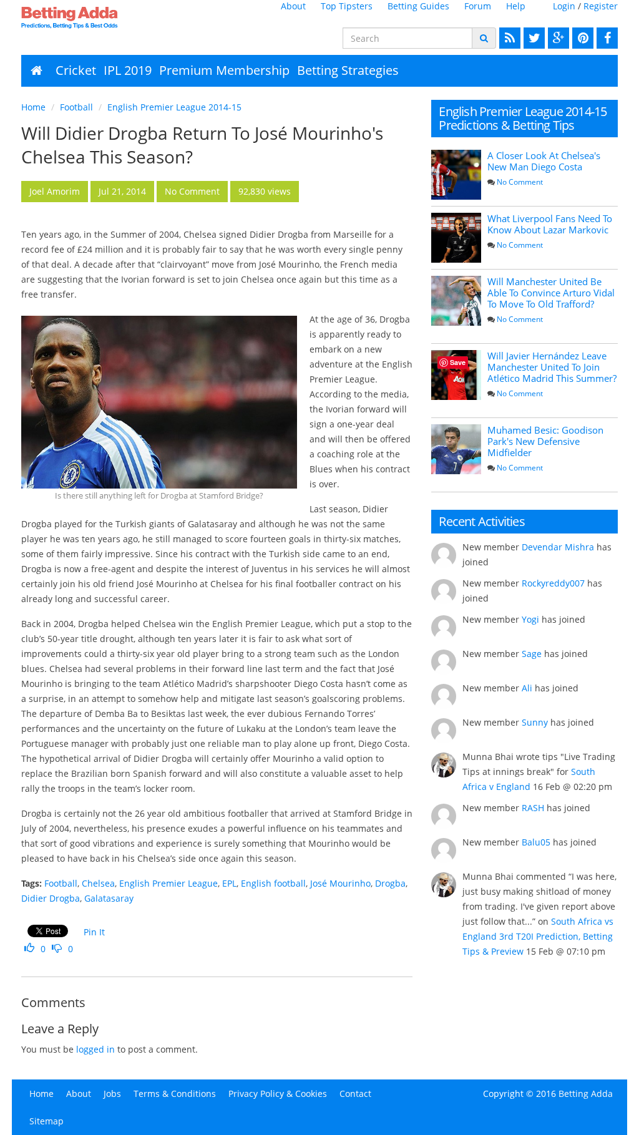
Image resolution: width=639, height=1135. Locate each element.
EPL (229, 883)
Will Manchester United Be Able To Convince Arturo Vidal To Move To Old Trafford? (551, 292)
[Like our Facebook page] (605, 38)
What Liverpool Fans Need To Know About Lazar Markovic (549, 224)
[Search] (484, 38)
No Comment (520, 182)
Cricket (76, 70)
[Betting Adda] (89, 17)
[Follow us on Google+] (557, 38)
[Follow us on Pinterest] (581, 38)
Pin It (94, 932)
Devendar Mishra (558, 547)
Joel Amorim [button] (54, 191)
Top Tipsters (347, 6)
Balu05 (536, 842)
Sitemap (46, 1121)
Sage (532, 654)
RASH (533, 808)
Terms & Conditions (175, 1093)
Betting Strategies (348, 70)
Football (76, 107)
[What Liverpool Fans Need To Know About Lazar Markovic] (456, 238)
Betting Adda (586, 1093)
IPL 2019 (128, 70)
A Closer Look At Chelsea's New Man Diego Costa (543, 161)
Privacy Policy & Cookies (277, 1093)
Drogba (390, 883)
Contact (355, 1093)
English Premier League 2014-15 (174, 107)
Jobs (112, 1093)
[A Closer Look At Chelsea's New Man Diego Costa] (456, 175)
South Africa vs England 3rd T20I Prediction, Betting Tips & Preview (537, 936)
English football (273, 883)
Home (33, 107)
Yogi (530, 619)
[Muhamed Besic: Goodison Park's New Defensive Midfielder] (456, 449)
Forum (477, 6)
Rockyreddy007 (553, 583)
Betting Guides (418, 6)
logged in (95, 1049)
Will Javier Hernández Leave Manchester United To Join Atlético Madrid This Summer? (552, 366)
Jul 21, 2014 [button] (122, 191)
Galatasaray (109, 898)
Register (600, 6)
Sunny (535, 722)
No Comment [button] (192, 191)
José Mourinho (340, 883)
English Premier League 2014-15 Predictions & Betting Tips (523, 118)
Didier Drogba (50, 898)
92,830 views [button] (264, 191)
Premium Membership (224, 70)
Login (564, 6)
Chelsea (98, 883)
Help (515, 6)
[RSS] (508, 38)
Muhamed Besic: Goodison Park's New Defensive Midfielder (545, 441)
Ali (527, 688)
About (293, 6)
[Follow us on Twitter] (532, 38)
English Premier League (168, 883)
